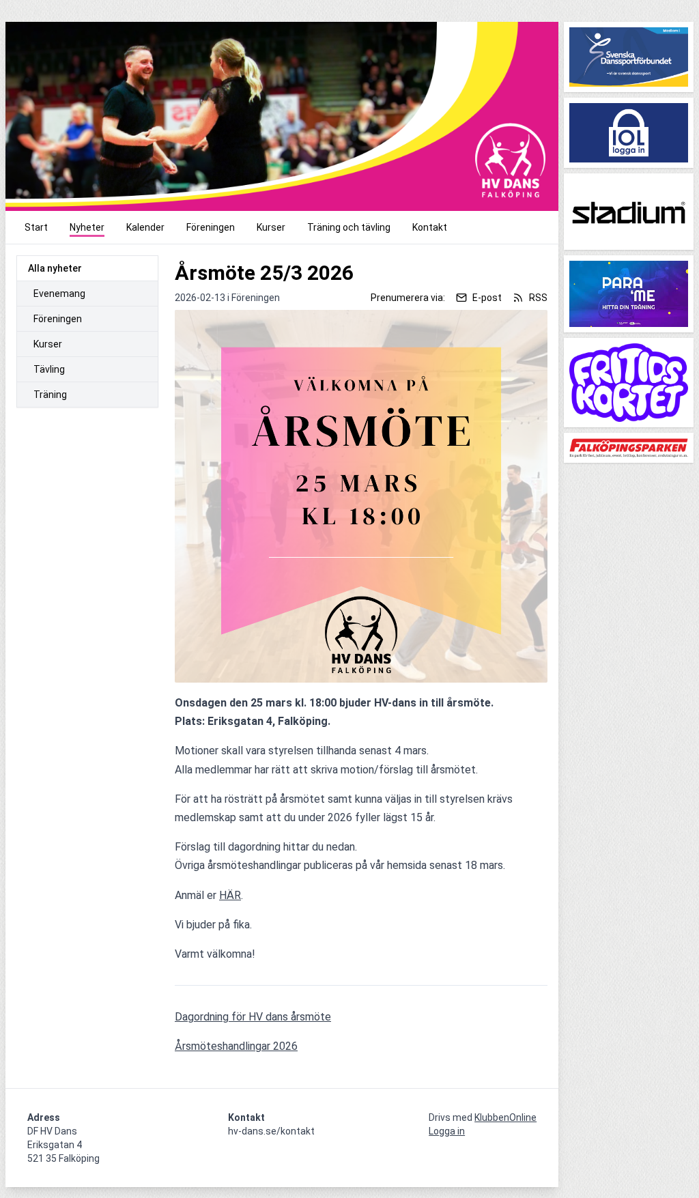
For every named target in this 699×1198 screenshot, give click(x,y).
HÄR (230, 895)
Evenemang (59, 293)
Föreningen (57, 318)
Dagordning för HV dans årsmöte (253, 1016)
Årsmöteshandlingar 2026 (236, 1046)
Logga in (447, 1131)
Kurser (47, 344)
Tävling (49, 369)
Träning (50, 394)
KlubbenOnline (505, 1117)
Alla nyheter (55, 268)
